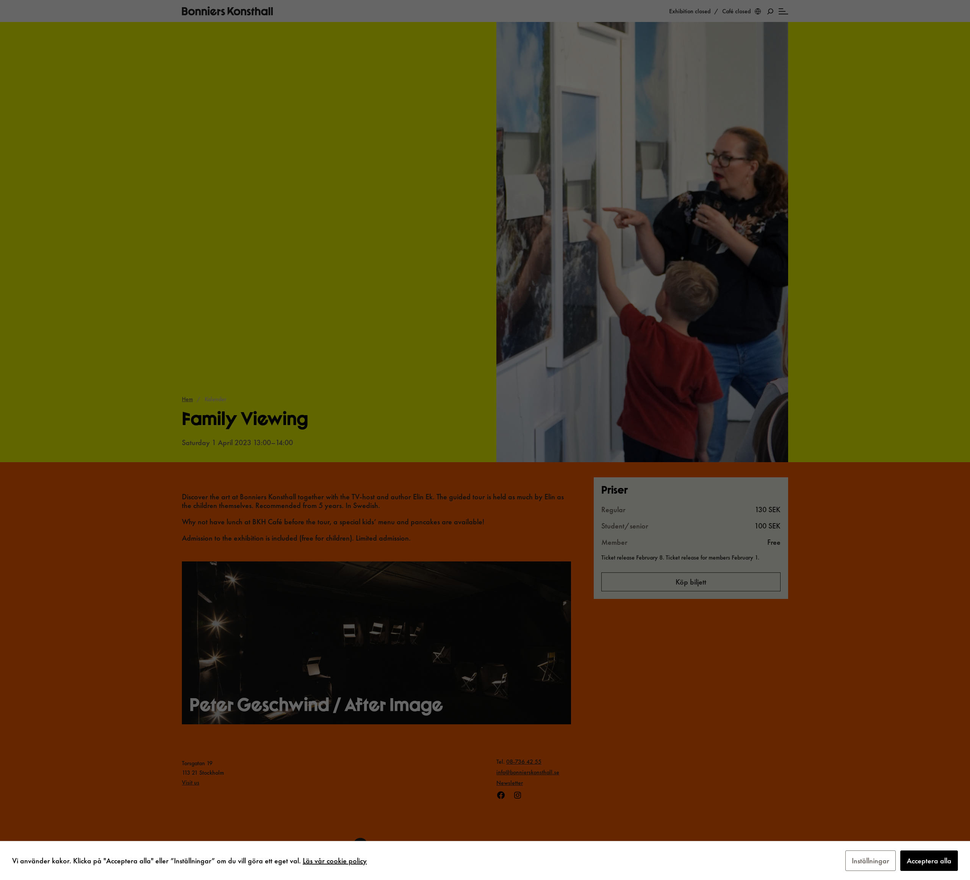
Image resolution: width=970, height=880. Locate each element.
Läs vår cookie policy (335, 861)
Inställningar (870, 861)
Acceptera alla (929, 861)
